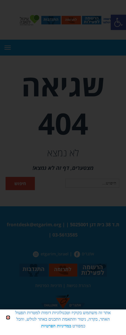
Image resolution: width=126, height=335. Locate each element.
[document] (63, 167)
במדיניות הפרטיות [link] (56, 326)
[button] (8, 317)
